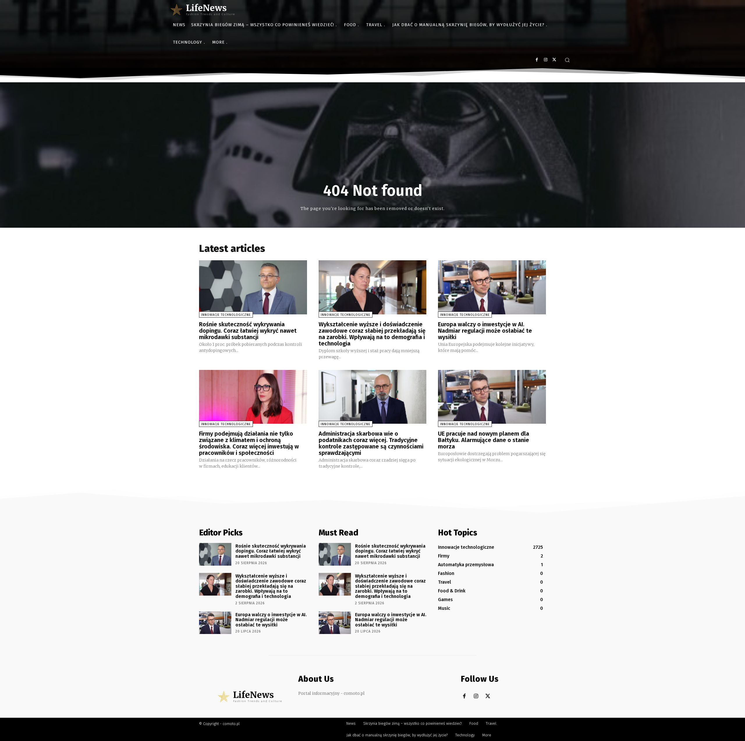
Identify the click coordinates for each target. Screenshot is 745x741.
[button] (567, 60)
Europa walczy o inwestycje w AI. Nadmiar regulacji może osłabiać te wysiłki (485, 331)
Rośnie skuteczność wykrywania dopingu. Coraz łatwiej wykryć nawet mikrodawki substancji (248, 331)
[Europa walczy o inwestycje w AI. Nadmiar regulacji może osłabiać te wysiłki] (492, 287)
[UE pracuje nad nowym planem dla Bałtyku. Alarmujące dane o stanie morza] (492, 397)
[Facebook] (537, 60)
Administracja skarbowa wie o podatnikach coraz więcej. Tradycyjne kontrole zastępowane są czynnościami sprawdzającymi (371, 443)
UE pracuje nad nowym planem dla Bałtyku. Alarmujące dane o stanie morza (483, 440)
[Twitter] (554, 60)
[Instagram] (545, 60)
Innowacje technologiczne (226, 315)
